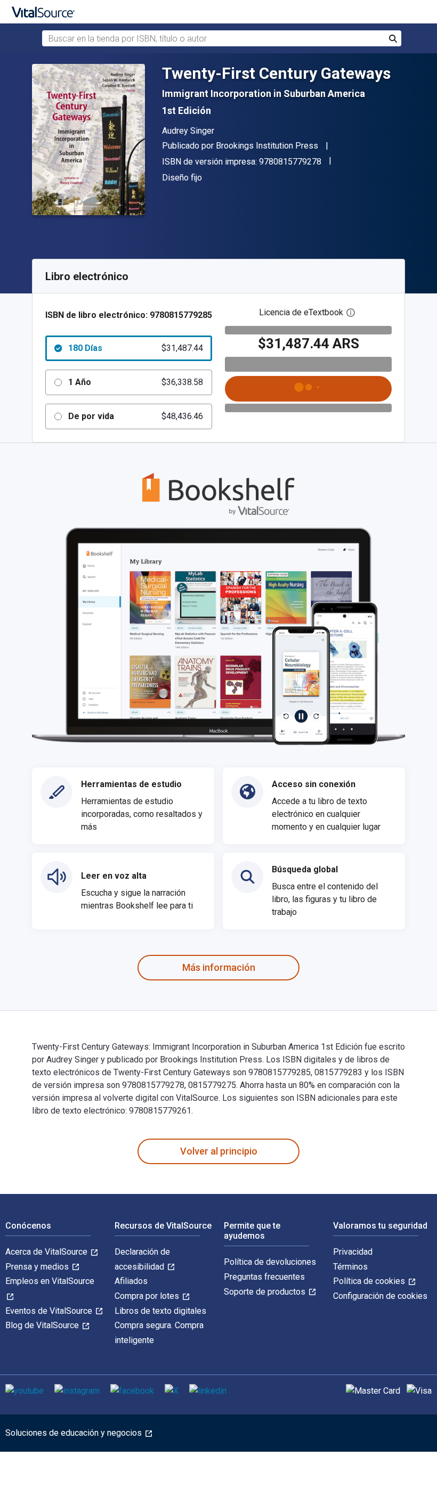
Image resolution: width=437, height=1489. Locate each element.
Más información (218, 967)
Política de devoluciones (270, 1262)
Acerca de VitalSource (47, 1252)
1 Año (135, 382)
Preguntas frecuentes (264, 1277)
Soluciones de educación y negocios (74, 1433)
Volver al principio (218, 1151)
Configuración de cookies (380, 1296)
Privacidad (353, 1252)
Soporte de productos (265, 1292)
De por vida (135, 416)
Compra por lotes (148, 1296)
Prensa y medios (38, 1267)
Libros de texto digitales (160, 1311)
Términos (350, 1267)
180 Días (135, 348)
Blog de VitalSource (43, 1325)
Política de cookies (370, 1281)
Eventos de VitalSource (49, 1311)
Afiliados (131, 1281)
